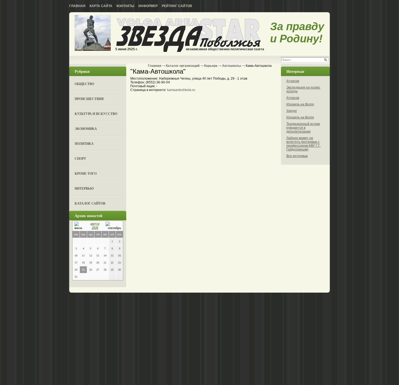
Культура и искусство (96, 113)
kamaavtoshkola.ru (181, 90)
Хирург (291, 111)
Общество (84, 84)
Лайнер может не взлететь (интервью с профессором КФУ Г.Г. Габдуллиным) (303, 143)
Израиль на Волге (300, 104)
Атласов (292, 81)
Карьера (210, 66)
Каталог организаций (182, 66)
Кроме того (86, 173)
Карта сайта (101, 6)
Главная (77, 6)
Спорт (80, 158)
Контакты (125, 6)
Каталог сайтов (90, 203)
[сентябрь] (113, 226)
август (95, 224)
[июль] (79, 226)
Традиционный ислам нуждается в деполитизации (303, 127)
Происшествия (89, 98)
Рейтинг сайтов (177, 6)
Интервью (84, 188)
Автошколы (231, 66)
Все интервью (297, 156)
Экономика (86, 128)
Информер (148, 6)
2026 (95, 228)
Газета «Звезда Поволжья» (93, 33)
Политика (84, 143)
